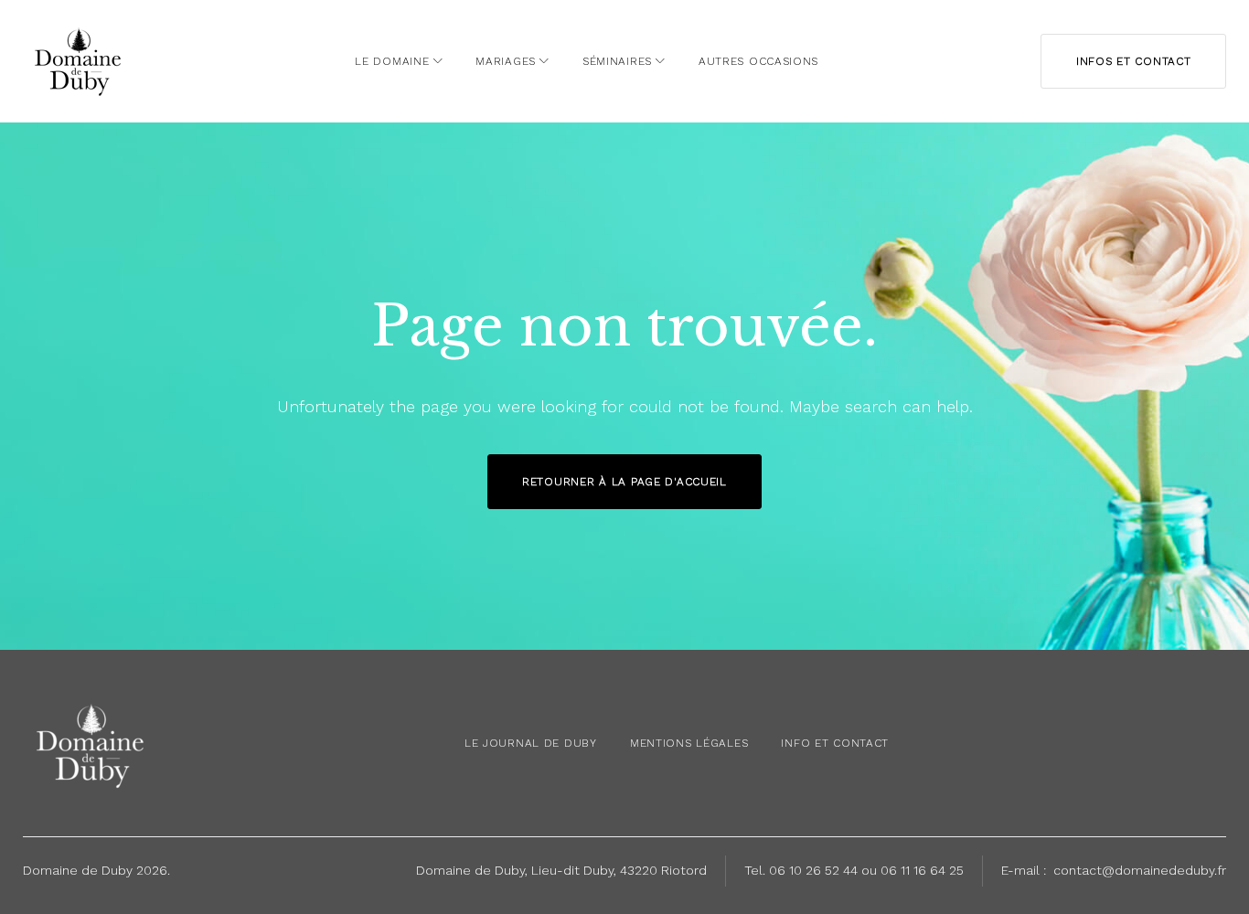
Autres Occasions (758, 61)
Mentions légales (689, 743)
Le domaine (392, 61)
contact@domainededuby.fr (1139, 870)
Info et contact (835, 743)
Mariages (505, 61)
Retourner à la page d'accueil (624, 481)
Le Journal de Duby (530, 743)
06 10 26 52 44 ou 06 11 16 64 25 (866, 870)
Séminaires (617, 61)
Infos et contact (1133, 61)
